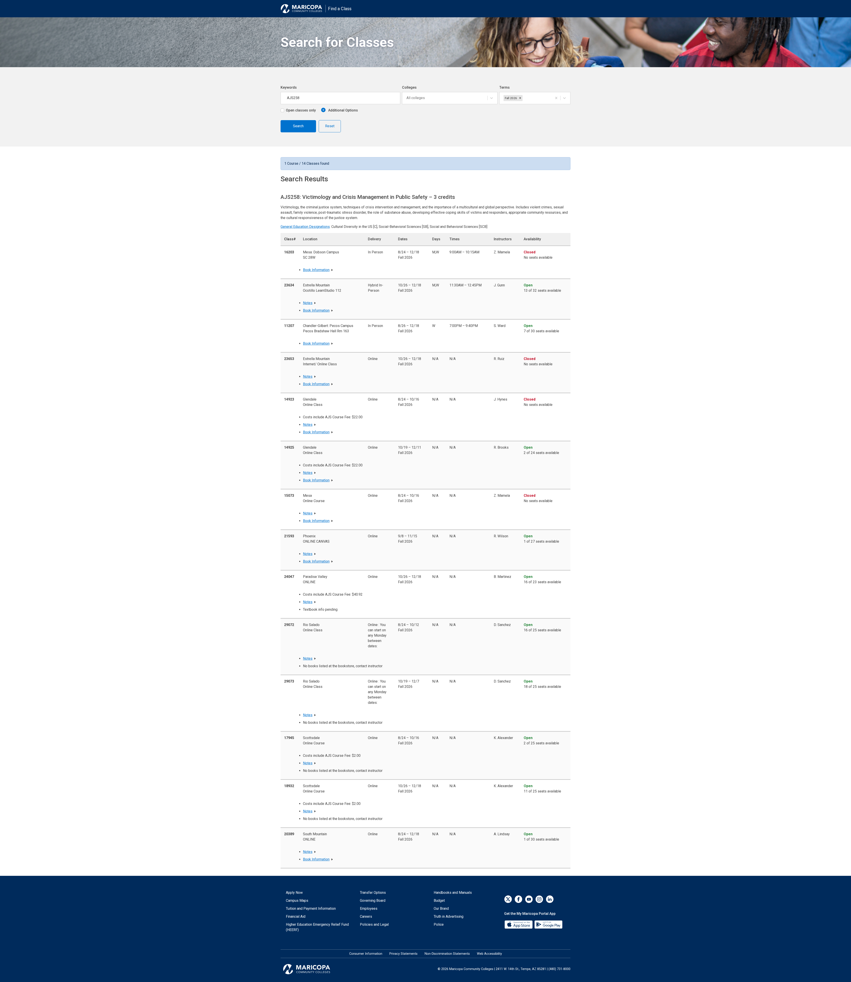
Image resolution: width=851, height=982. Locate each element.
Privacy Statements (403, 954)
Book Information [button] (316, 270)
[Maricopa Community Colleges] (312, 969)
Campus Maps (297, 900)
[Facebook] (518, 899)
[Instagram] (539, 899)
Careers (366, 916)
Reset (329, 126)
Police (439, 924)
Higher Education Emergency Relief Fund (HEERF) (317, 927)
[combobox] (406, 98)
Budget (439, 900)
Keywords (289, 87)
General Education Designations (305, 227)
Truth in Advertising (448, 916)
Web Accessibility (489, 954)
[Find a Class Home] (303, 8)
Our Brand (441, 908)
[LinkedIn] (550, 899)
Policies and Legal (374, 924)
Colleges (409, 87)
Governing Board (372, 900)
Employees (368, 908)
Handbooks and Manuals (453, 892)
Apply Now (294, 892)
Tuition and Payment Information (311, 908)
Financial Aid (295, 916)
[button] (520, 98)
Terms (504, 87)
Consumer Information (365, 954)
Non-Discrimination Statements (447, 954)
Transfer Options (373, 892)
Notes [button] (307, 303)
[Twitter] (508, 899)
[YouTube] (529, 899)
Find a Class (339, 8)
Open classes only (301, 110)
